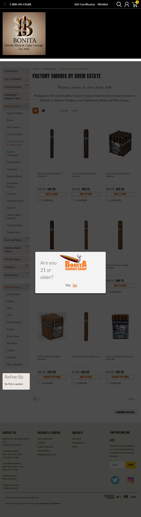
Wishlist (103, 4)
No (75, 285)
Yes (68, 285)
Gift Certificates (84, 4)
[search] (118, 4)
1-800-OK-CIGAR (20, 4)
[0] (133, 4)
